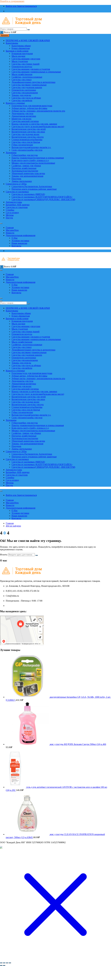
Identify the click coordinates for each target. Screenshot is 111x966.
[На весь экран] (4, 962)
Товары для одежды (21, 95)
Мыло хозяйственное (22, 74)
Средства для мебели (22, 100)
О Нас (15, 238)
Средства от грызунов (17, 207)
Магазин (12, 230)
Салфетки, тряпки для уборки (26, 165)
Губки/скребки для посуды (25, 155)
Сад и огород (12, 212)
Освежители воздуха (22, 66)
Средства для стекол (22, 79)
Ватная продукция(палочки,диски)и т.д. (31, 147)
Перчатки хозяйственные (24, 168)
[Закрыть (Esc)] (10, 962)
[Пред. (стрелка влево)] (1, 965)
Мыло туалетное (20, 61)
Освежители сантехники (24, 90)
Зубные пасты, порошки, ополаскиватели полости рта (38, 111)
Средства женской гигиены (25, 121)
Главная (10, 227)
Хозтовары (11, 152)
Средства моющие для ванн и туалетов (31, 69)
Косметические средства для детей (29, 129)
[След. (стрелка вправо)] (4, 965)
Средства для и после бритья (26, 142)
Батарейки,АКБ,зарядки (17, 204)
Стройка (10, 210)
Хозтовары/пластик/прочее (25, 171)
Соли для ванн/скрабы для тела (27, 150)
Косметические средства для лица (28, 131)
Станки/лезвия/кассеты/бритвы (27, 139)
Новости (10, 233)
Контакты (16, 246)
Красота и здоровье (15, 103)
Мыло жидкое (18, 56)
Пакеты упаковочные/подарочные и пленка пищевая (38, 158)
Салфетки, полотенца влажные (27, 77)
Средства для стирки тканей (25, 64)
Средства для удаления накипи (27, 87)
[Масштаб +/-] (1, 962)
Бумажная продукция (22, 53)
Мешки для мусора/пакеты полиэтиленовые (33, 163)
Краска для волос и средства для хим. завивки (34, 124)
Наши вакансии (19, 243)
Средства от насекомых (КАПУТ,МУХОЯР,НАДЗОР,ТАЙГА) (42, 197)
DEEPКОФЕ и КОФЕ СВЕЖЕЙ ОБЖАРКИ (28, 40)
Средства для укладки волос (25, 134)
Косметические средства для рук (28, 137)
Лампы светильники (22, 181)
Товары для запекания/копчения (27, 176)
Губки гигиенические (22, 145)
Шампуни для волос (22, 118)
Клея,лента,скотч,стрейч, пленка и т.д (30, 160)
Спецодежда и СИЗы (16, 184)
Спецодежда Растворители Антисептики (32, 186)
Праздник (16, 178)
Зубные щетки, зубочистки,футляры (29, 108)
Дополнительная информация (20, 235)
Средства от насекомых (17, 191)
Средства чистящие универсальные (29, 85)
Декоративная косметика (24, 116)
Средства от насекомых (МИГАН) (28, 194)
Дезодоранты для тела (22, 113)
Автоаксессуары (14, 202)
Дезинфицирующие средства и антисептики (33, 82)
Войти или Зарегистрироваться (21, 6)
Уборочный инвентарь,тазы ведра (28, 173)
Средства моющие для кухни (26, 58)
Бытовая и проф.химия (17, 51)
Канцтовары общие (21, 45)
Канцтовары (12, 43)
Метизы (10, 215)
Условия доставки (20, 240)
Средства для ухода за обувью (26, 98)
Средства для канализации (25, 92)
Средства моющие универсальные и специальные (36, 72)
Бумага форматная (21, 48)
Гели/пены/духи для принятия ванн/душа (32, 105)
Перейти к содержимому (12, 1)
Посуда (9, 217)
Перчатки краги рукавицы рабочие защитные (34, 189)
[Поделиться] (7, 962)
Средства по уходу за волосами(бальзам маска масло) (38, 126)
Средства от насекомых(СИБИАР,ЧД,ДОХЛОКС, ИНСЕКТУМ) (43, 199)
